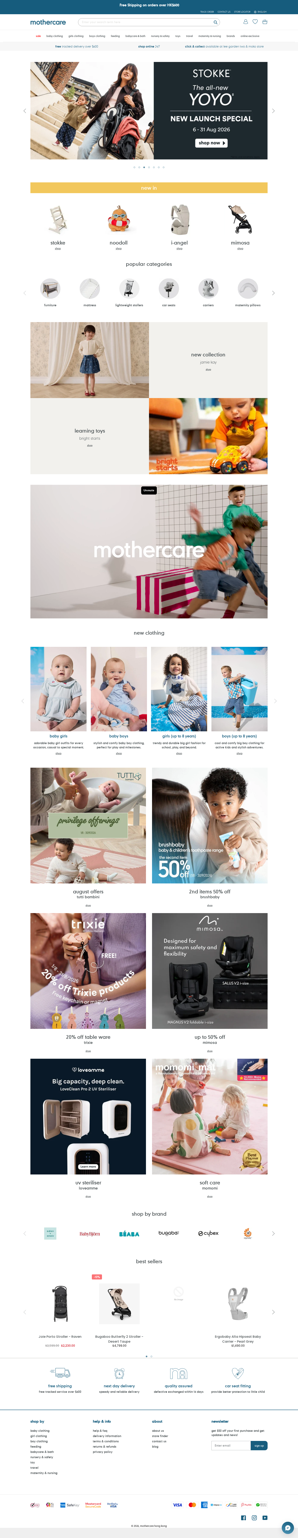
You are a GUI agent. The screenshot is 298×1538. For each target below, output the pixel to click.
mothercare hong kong (153, 1525)
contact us (159, 1441)
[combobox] (149, 22)
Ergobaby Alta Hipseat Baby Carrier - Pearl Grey (238, 1338)
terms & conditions (106, 1441)
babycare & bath (42, 1452)
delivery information (107, 1436)
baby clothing (39, 1431)
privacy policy (103, 1452)
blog (155, 1446)
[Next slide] (273, 111)
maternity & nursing (43, 1473)
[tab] (134, 167)
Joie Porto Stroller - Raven (60, 1336)
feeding (35, 1446)
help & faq (100, 1431)
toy (32, 1462)
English (262, 12)
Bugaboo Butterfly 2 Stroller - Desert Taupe (119, 1338)
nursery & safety (41, 1457)
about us (158, 1431)
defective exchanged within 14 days (179, 1392)
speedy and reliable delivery (119, 1392)
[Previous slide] (25, 111)
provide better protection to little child (238, 1392)
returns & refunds (104, 1446)
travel (34, 1468)
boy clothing (39, 1441)
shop (58, 248)
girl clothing (38, 1436)
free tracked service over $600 (60, 1392)
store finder (160, 1436)
